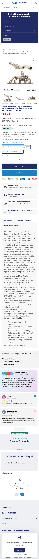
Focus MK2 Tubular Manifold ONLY (12, 152)
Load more (19, 429)
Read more (20, 136)
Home (3, 49)
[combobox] (19, 8)
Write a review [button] (9, 365)
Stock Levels (18, 220)
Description (7, 220)
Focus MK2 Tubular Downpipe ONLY (13, 143)
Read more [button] (5, 389)
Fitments (28, 220)
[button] (3, 3)
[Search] (34, 8)
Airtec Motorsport (13, 49)
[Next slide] (22, 494)
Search (6, 39)
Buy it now (19, 173)
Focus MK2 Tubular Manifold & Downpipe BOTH (16, 147)
